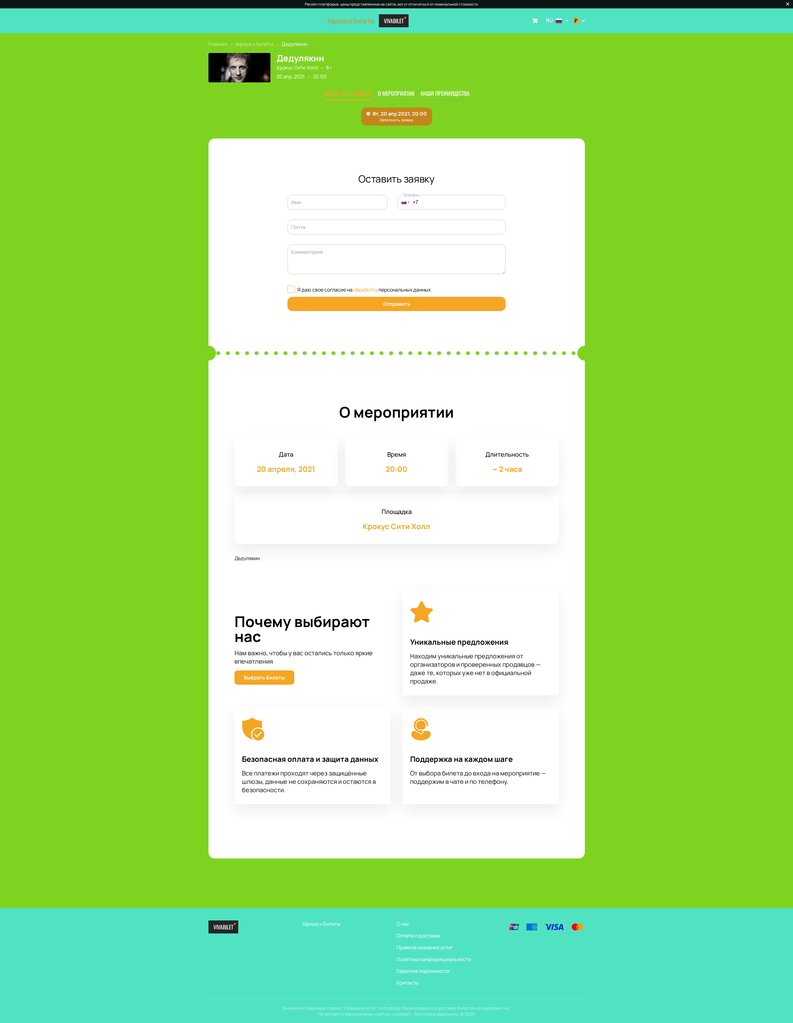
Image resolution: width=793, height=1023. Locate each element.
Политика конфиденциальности (433, 959)
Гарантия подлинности (422, 971)
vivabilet (394, 21)
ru (549, 20)
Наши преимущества (445, 93)
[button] (404, 202)
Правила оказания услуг (424, 947)
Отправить (396, 304)
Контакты (407, 982)
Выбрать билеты (264, 677)
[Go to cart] (535, 21)
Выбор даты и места (347, 93)
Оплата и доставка (418, 935)
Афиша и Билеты (350, 20)
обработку (365, 289)
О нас (403, 923)
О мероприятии (396, 93)
